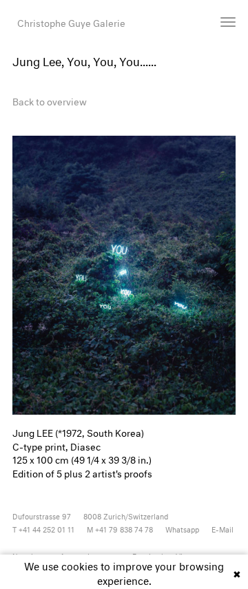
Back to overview (49, 100)
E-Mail (222, 529)
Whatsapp (182, 529)
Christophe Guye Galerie (71, 21)
